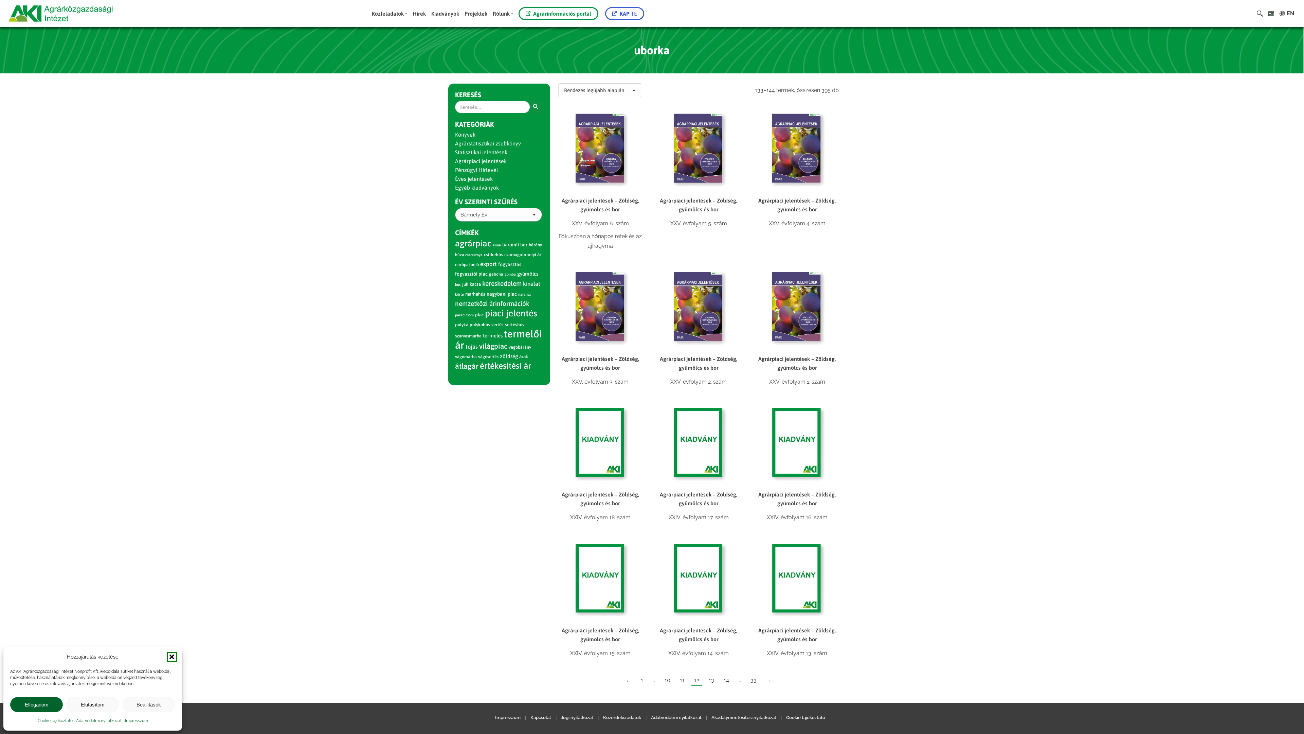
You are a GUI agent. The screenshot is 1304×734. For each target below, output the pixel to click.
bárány (535, 244)
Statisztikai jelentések (481, 152)
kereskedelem (502, 283)
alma (497, 245)
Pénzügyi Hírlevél (476, 170)
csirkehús (493, 254)
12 (696, 680)
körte (459, 294)
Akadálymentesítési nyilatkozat (743, 717)
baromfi (510, 244)
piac (479, 314)
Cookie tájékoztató (55, 720)
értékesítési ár (505, 365)
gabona (496, 274)
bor (523, 244)
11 (682, 680)
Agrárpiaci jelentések (481, 161)
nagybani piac (502, 294)
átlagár (466, 366)
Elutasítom (93, 704)
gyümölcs (527, 274)
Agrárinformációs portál (562, 14)
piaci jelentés (511, 313)
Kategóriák (474, 124)
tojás (472, 347)
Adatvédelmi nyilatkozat (99, 720)
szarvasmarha (468, 335)
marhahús (475, 294)
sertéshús (514, 324)
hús (458, 284)
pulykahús (480, 324)
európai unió (467, 264)
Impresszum (136, 720)
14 (726, 680)
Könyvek (465, 135)
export (488, 264)
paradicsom (464, 315)
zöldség (509, 356)
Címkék (467, 233)
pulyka (461, 324)
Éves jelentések (474, 179)
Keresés (468, 95)
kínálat (531, 283)
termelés (493, 335)
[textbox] (473, 215)
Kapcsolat (540, 717)
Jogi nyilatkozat (577, 717)
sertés (497, 324)
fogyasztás (509, 264)
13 (711, 680)
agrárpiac (473, 243)
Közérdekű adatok (622, 717)
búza (459, 254)
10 (667, 680)
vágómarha (466, 356)
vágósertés (488, 356)
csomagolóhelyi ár (522, 254)
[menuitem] (389, 13)
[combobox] (498, 215)
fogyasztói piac (471, 274)
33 (753, 680)
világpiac (493, 346)
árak (523, 356)
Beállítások (149, 704)
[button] (171, 656)
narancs (524, 294)
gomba (510, 274)
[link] (1271, 13)
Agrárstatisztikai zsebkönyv (488, 143)
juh (465, 284)
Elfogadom (37, 704)
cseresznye (474, 255)
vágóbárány (520, 347)
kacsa (475, 284)
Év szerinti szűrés (486, 202)
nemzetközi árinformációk (492, 303)
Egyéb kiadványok (477, 188)
